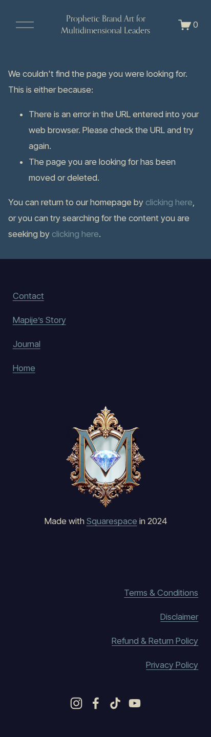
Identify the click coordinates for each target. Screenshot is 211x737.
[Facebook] (96, 703)
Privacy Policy (172, 665)
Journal (26, 344)
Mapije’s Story (39, 320)
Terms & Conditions (161, 593)
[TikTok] (115, 703)
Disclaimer (179, 617)
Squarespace (112, 521)
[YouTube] (135, 703)
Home (24, 368)
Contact (28, 296)
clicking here (169, 202)
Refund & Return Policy (155, 641)
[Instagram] (76, 703)
